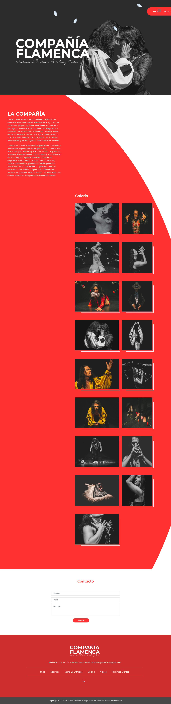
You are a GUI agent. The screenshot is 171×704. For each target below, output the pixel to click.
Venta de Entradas (73, 672)
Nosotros (54, 672)
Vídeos (103, 672)
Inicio (156, 11)
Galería (91, 672)
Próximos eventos (120, 672)
